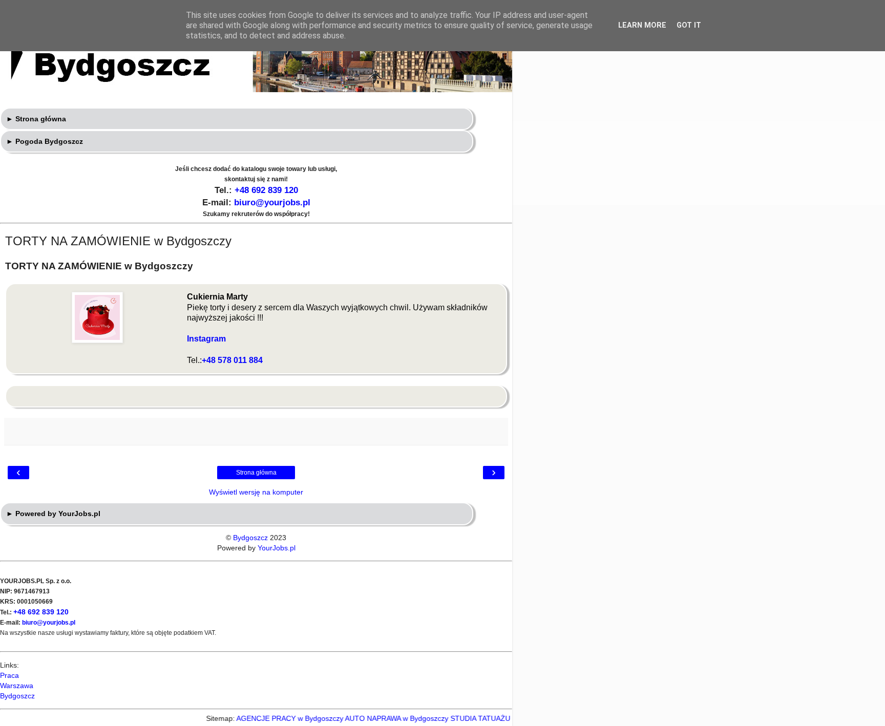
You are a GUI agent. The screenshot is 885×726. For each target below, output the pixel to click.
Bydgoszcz (250, 537)
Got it (689, 25)
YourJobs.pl (277, 548)
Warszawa (16, 685)
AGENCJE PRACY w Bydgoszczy (278, 718)
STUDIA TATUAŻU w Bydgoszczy (492, 718)
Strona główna (256, 472)
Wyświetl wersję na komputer (256, 492)
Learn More (642, 25)
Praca (9, 675)
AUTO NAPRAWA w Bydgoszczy (385, 718)
